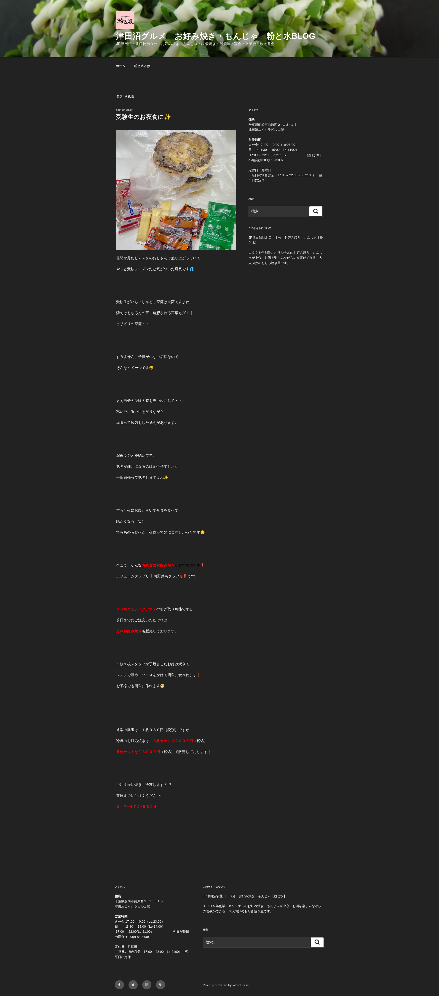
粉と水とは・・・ (147, 66)
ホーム (120, 66)
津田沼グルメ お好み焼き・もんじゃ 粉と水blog (215, 36)
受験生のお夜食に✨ (143, 116)
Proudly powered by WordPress (226, 985)
